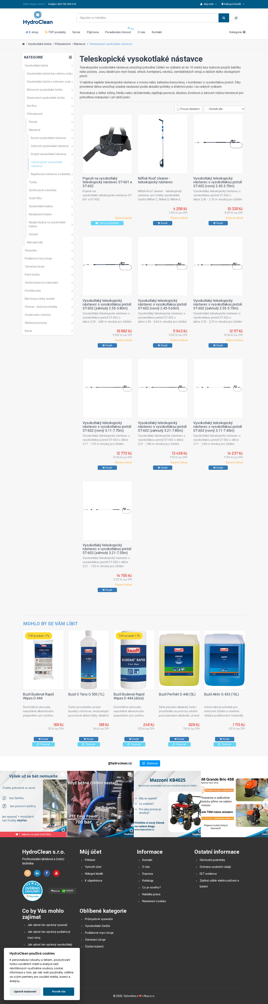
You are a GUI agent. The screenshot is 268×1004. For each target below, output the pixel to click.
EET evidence (208, 873)
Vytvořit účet (93, 867)
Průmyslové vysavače (99, 919)
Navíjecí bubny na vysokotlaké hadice (47, 224)
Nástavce (80, 44)
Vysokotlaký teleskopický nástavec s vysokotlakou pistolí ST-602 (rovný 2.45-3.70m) (217, 182)
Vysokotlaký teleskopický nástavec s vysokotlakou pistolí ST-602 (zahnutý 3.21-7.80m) (162, 427)
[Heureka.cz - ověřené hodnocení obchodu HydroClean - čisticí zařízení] (32, 890)
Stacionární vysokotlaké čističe (46, 97)
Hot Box (31, 105)
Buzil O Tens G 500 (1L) (86, 694)
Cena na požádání (109, 223)
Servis (76, 32)
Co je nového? (151, 887)
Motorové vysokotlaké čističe (45, 89)
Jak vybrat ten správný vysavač (47, 925)
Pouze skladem (190, 108)
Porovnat (45, 744)
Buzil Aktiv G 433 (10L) (221, 694)
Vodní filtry (35, 198)
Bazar (28, 330)
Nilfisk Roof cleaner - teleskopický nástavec (155, 180)
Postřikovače (33, 290)
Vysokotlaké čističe (40, 44)
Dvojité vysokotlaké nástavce (49, 154)
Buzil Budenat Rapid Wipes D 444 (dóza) (129, 696)
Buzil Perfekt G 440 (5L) (177, 694)
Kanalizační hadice (40, 214)
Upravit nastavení (25, 991)
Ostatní (33, 234)
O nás (141, 32)
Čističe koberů (94, 946)
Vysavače (31, 250)
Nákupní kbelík (94, 873)
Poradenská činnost (118, 32)
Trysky (33, 182)
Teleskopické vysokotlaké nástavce (110, 44)
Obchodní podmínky (212, 860)
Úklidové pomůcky (36, 322)
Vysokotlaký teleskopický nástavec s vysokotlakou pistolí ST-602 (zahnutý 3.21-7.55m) (107, 549)
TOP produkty (56, 32)
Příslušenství (63, 44)
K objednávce (93, 880)
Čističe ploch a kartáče (43, 190)
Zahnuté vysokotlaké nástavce (50, 146)
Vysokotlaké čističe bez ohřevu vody (49, 73)
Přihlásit (90, 860)
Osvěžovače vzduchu (38, 314)
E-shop (33, 32)
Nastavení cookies (154, 901)
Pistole (33, 121)
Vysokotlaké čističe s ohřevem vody (49, 81)
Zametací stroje (34, 266)
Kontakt (157, 32)
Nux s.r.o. (149, 996)
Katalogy (147, 880)
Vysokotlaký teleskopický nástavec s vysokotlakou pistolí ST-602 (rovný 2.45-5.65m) (162, 304)
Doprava (147, 873)
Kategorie (33, 57)
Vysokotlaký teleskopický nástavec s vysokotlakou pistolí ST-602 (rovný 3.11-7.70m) (107, 427)
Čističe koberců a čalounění (41, 282)
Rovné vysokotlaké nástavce (48, 138)
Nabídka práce (151, 894)
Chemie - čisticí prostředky (41, 306)
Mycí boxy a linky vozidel (40, 298)
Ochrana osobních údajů (215, 867)
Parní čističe (32, 274)
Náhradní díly (35, 242)
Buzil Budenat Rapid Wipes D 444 (38, 696)
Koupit (164, 223)
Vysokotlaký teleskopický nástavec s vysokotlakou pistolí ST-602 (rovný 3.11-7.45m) (217, 427)
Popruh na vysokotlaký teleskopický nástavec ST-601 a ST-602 (107, 182)
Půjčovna (93, 32)
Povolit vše (59, 991)
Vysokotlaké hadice (41, 206)
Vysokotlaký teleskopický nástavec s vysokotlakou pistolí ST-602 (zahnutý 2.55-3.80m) (107, 304)
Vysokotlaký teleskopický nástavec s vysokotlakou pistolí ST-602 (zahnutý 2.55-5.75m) (217, 304)
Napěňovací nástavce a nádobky (50, 174)
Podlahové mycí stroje (38, 258)
